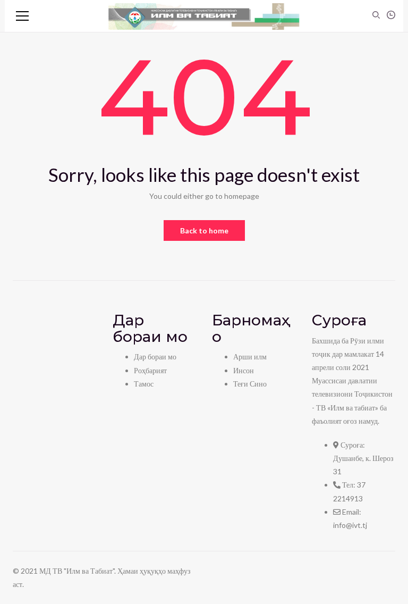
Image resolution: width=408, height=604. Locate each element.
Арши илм (250, 356)
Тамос (144, 383)
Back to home (204, 230)
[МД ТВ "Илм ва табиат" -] (203, 16)
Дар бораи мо (155, 356)
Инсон (243, 370)
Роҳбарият (150, 370)
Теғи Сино (250, 383)
